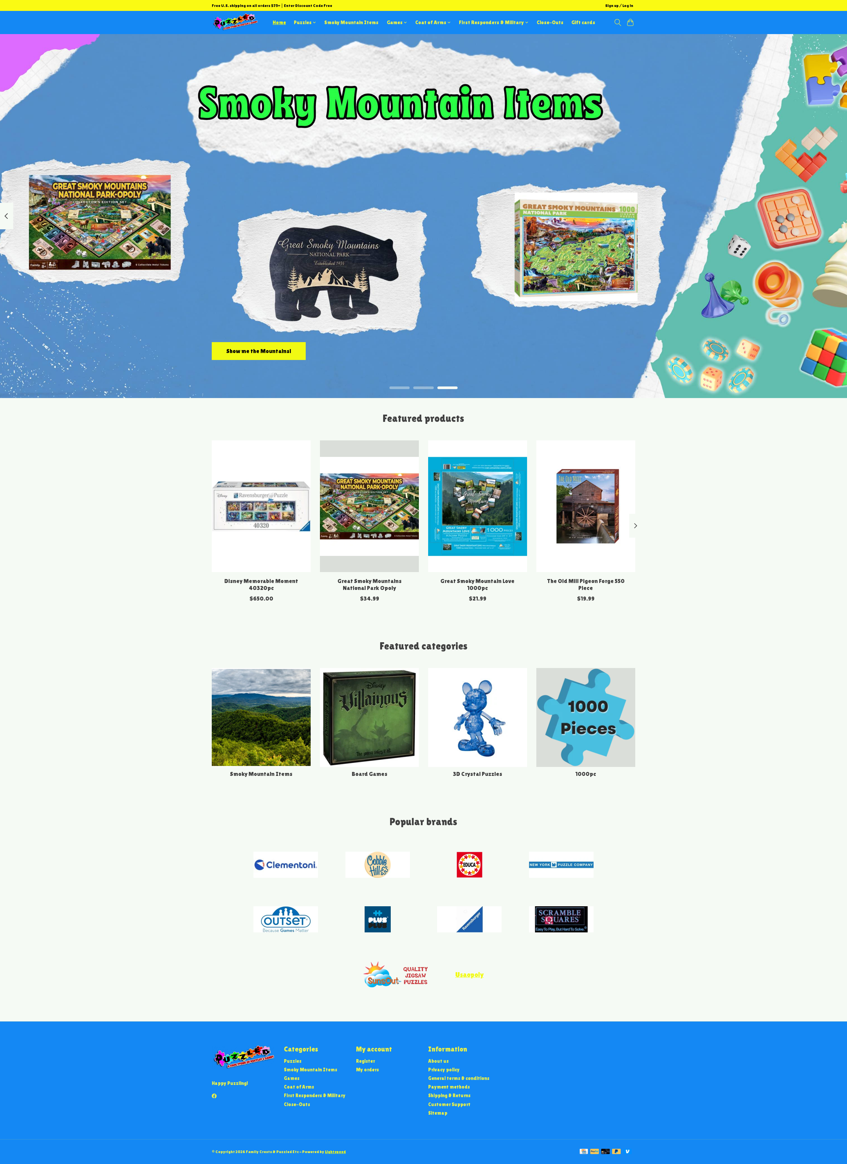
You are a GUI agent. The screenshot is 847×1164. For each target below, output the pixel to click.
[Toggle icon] (617, 22)
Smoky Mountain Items (351, 22)
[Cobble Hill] (377, 865)
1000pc (585, 774)
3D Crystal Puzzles (477, 774)
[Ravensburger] (469, 920)
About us (438, 1061)
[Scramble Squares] (561, 920)
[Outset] (286, 920)
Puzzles (292, 1061)
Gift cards (583, 22)
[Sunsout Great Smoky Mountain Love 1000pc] (477, 506)
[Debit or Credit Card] (605, 1152)
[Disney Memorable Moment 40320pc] (261, 506)
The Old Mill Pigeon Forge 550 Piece (586, 584)
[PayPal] (594, 1152)
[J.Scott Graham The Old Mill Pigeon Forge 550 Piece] (585, 506)
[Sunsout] (395, 975)
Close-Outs (550, 22)
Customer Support (449, 1104)
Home (279, 22)
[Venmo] (627, 1152)
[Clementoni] (286, 865)
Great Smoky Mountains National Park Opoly (369, 584)
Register (365, 1061)
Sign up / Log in (619, 5)
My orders (367, 1069)
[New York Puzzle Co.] (561, 865)
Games (291, 1078)
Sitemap (437, 1113)
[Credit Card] (584, 1152)
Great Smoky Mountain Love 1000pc (477, 584)
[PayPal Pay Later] (616, 1152)
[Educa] (469, 865)
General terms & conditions (458, 1078)
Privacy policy (444, 1069)
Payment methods (449, 1087)
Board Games (369, 774)
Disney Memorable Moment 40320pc (261, 584)
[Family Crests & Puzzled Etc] (235, 22)
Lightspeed (335, 1151)
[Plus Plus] (377, 920)
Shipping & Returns (449, 1095)
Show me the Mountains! (258, 350)
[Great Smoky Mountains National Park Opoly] (369, 506)
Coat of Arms (299, 1087)
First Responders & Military (314, 1095)
